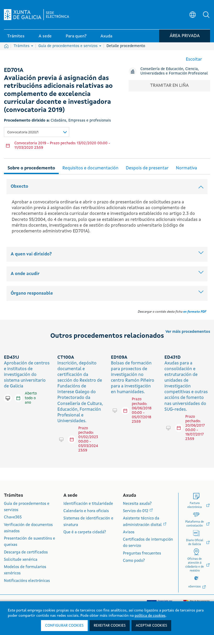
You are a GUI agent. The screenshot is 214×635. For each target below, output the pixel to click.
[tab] (31, 167)
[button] (206, 15)
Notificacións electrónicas (27, 581)
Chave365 (13, 517)
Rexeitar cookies (110, 625)
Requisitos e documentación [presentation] (90, 168)
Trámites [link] (16, 36)
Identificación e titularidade (88, 504)
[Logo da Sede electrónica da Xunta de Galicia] (36, 14)
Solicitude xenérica (20, 560)
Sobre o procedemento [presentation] (31, 168)
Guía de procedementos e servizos (68, 46)
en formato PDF (194, 311)
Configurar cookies (64, 625)
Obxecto (19, 186)
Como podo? (134, 561)
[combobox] (36, 132)
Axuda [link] (106, 36)
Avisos (128, 532)
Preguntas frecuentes (142, 554)
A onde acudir (25, 274)
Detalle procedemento (125, 46)
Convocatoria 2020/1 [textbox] (22, 132)
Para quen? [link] (76, 36)
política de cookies (150, 615)
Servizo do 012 (136, 511)
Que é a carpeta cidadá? (84, 532)
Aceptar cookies (151, 625)
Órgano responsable (32, 293)
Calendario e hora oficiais (86, 511)
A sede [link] (45, 36)
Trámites (22, 46)
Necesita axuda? (137, 504)
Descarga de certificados (26, 552)
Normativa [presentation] (186, 168)
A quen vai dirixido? (31, 254)
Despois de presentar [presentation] (147, 168)
